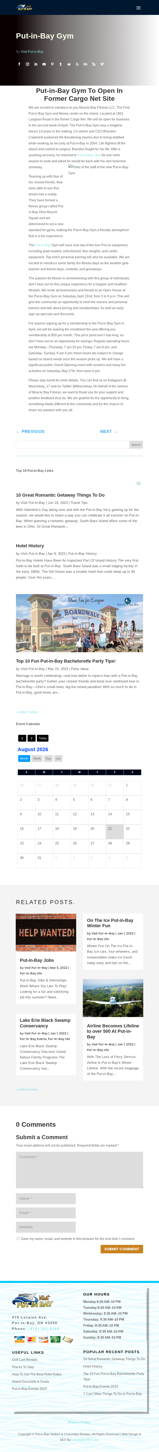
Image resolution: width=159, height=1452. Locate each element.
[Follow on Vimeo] (102, 64)
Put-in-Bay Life (31, 973)
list (58, 758)
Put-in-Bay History (82, 554)
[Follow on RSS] (93, 64)
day (48, 758)
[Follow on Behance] (85, 64)
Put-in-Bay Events (33, 1039)
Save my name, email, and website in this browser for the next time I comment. (78, 1239)
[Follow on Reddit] (69, 64)
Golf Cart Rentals (24, 1359)
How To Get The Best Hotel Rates (36, 1374)
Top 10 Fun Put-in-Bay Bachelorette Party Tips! (66, 661)
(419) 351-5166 (44, 1329)
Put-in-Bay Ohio (89, 155)
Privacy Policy (79, 1422)
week (37, 758)
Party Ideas (80, 669)
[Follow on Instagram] (27, 64)
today (43, 738)
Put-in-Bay (43, 245)
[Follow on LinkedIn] (36, 64)
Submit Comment (121, 1248)
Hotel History (30, 545)
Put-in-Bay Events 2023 (29, 1389)
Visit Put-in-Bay (32, 51)
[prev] (22, 738)
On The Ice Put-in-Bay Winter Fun (110, 923)
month (24, 758)
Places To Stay (23, 1367)
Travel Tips (79, 503)
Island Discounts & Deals (30, 1381)
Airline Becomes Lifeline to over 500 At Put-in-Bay (113, 1031)
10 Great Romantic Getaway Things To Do (60, 495)
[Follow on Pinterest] (52, 64)
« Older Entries (27, 712)
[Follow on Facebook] (19, 64)
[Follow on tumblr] (60, 64)
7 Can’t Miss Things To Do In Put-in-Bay (112, 1394)
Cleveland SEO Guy (85, 1439)
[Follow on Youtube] (44, 64)
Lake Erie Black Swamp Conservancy (45, 1023)
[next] (32, 738)
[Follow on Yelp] (77, 64)
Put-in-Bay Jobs (37, 960)
